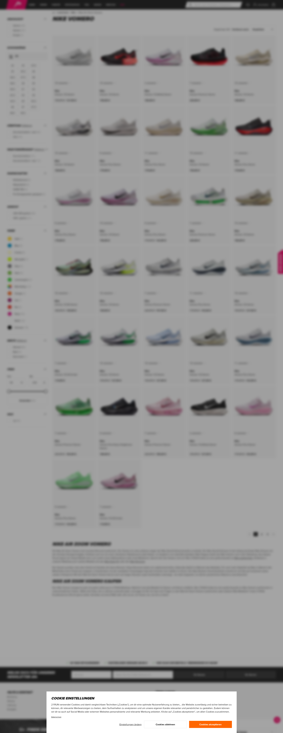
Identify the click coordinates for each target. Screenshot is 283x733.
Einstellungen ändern (130, 724)
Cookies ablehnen (165, 724)
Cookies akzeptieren (210, 724)
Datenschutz (56, 717)
